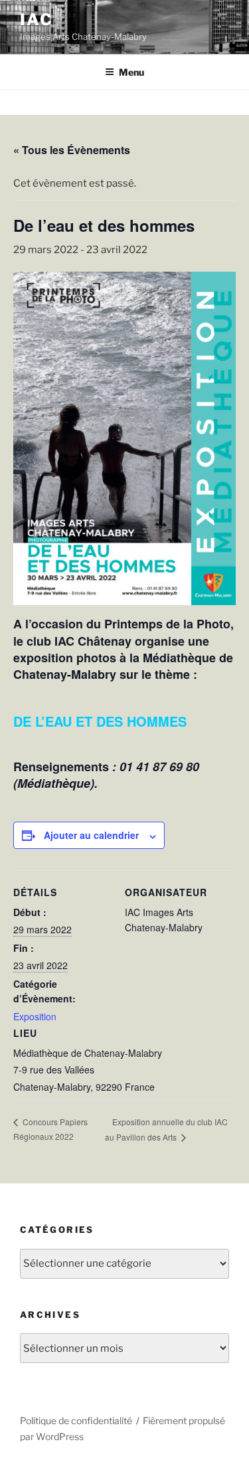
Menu (131, 72)
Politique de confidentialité (76, 1420)
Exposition (34, 1016)
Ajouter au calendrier (91, 835)
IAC (36, 19)
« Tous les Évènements (71, 149)
